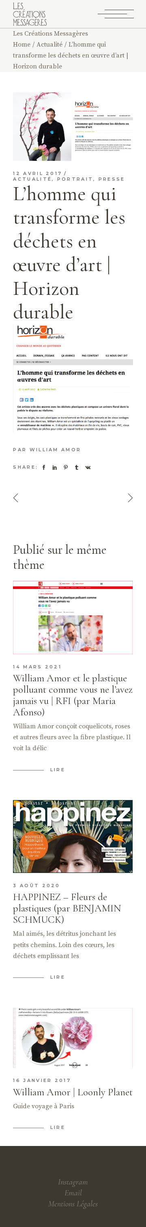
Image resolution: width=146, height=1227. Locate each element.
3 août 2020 (36, 885)
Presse (112, 179)
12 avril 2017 (37, 173)
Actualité (49, 45)
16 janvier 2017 (42, 1080)
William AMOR (56, 449)
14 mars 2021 (37, 667)
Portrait (75, 179)
